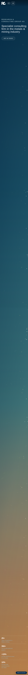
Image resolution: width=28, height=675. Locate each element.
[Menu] (13, 3)
